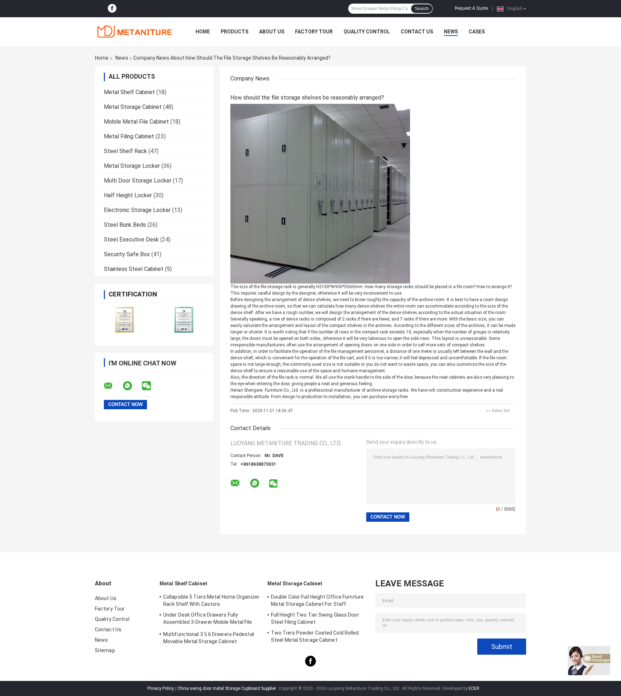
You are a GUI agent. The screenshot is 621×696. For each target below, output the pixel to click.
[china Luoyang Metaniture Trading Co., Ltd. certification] (124, 319)
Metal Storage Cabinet (133, 106)
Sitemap (105, 650)
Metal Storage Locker (132, 165)
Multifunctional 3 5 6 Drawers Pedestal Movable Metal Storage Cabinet (208, 637)
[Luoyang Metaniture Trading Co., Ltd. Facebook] (112, 8)
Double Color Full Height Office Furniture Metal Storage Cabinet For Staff (317, 600)
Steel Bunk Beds (125, 224)
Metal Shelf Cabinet (129, 92)
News (451, 31)
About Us (271, 31)
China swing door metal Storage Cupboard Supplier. (227, 688)
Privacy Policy (160, 688)
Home (203, 31)
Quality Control (367, 31)
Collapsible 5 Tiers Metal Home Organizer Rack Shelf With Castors (211, 600)
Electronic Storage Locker (137, 210)
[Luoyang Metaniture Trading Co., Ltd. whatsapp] (132, 386)
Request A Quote (471, 8)
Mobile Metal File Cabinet (136, 121)
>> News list (498, 410)
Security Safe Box (127, 254)
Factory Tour (314, 31)
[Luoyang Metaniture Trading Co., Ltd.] (134, 31)
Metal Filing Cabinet (129, 136)
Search (422, 8)
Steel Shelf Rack (125, 151)
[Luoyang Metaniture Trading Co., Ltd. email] (113, 386)
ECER (474, 688)
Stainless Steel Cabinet (134, 269)
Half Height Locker (128, 195)
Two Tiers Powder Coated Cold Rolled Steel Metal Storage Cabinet (315, 636)
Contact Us (417, 31)
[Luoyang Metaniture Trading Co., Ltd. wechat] (151, 386)
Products (234, 31)
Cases (477, 31)
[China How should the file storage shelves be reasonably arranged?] (320, 193)
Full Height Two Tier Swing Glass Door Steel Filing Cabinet (315, 618)
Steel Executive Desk (131, 239)
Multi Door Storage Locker (137, 180)
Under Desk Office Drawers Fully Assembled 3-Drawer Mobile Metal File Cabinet (207, 619)
